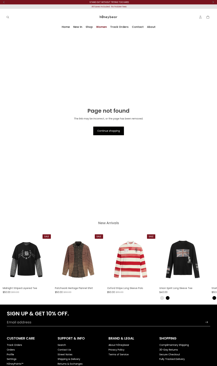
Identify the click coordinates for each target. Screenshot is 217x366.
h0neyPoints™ (15, 363)
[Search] (8, 17)
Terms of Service (118, 354)
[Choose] (47, 280)
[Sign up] (206, 322)
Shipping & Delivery (69, 359)
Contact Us (64, 349)
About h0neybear (118, 345)
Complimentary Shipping (174, 345)
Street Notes (65, 354)
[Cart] (208, 17)
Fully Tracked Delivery (172, 359)
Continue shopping (108, 131)
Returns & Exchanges (70, 363)
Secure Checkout (169, 354)
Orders (11, 349)
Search (62, 345)
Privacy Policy (116, 349)
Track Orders (14, 345)
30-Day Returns (168, 349)
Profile (10, 354)
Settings (11, 359)
